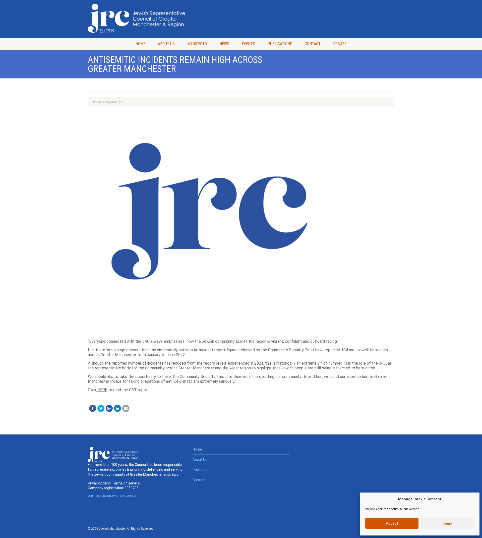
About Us (166, 43)
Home (140, 43)
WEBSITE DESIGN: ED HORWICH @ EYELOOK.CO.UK (112, 496)
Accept (392, 523)
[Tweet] (100, 408)
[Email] (125, 408)
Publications (280, 43)
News (224, 43)
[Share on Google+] (109, 408)
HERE (101, 389)
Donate (339, 43)
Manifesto (197, 43)
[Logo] (136, 18)
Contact (313, 43)
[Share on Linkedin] (117, 408)
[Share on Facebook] (92, 408)
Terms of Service (126, 483)
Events (248, 43)
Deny (447, 523)
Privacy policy (99, 483)
